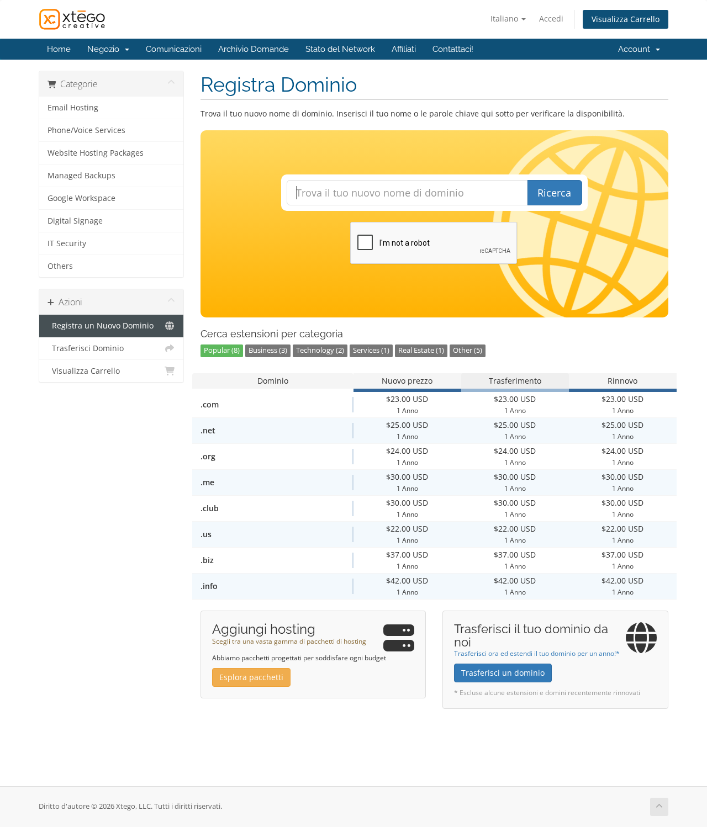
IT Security (67, 243)
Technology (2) (320, 350)
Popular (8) (222, 350)
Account (636, 49)
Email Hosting (73, 108)
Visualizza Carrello (625, 19)
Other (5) (467, 350)
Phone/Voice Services (86, 130)
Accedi (551, 18)
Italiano (505, 18)
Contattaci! (452, 49)
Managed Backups (81, 176)
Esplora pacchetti (251, 677)
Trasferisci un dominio (503, 672)
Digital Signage (75, 221)
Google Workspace (81, 198)
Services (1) (371, 350)
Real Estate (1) (421, 350)
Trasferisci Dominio (86, 348)
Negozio (105, 49)
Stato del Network (340, 49)
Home (59, 49)
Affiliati (404, 49)
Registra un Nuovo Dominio (101, 326)
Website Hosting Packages (96, 153)
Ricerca (554, 192)
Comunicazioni (174, 49)
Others (60, 266)
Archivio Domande (253, 49)
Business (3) (268, 350)
